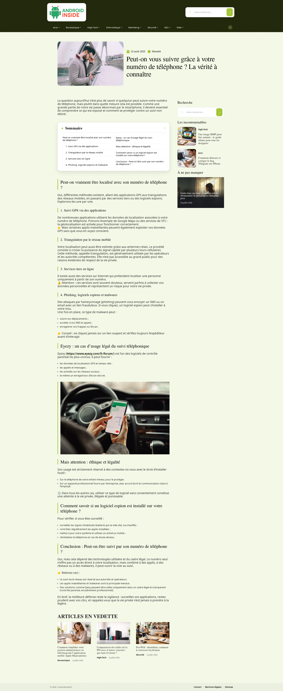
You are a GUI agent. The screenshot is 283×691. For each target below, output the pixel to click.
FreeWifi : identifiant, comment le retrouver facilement (152, 648)
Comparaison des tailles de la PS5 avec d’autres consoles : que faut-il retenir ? (112, 649)
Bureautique (63, 660)
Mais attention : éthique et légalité (133, 146)
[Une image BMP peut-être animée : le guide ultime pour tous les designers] (186, 136)
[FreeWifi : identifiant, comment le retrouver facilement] (153, 633)
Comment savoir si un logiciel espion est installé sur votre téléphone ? (136, 154)
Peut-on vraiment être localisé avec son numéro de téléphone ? (87, 139)
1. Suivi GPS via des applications (82, 146)
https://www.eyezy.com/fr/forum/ (90, 354)
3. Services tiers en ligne (78, 158)
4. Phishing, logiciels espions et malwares (87, 164)
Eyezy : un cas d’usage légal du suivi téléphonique (134, 139)
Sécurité (156, 51)
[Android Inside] (66, 12)
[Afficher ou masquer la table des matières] (124, 128)
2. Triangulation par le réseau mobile (84, 152)
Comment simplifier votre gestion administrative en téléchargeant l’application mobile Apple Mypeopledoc (72, 651)
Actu (200, 153)
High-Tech (101, 657)
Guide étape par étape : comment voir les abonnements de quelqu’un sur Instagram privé (199, 195)
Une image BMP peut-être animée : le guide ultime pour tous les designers (210, 138)
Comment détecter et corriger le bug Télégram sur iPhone (209, 160)
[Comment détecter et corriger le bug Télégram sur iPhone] (186, 158)
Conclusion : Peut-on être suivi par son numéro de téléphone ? (140, 163)
